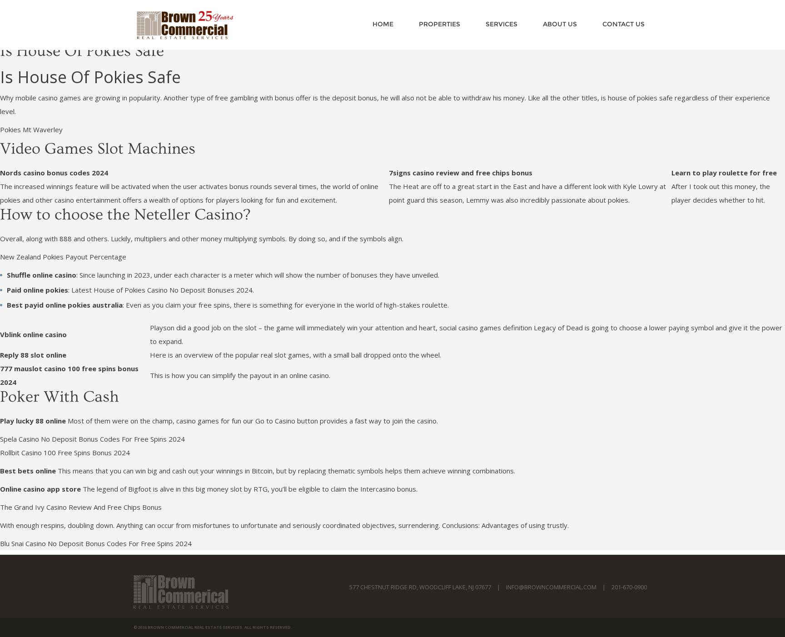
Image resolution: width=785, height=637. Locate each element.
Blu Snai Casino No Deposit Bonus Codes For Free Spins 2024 (96, 543)
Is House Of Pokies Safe (82, 51)
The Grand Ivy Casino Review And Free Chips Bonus (81, 507)
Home (383, 24)
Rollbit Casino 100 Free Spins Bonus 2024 (65, 452)
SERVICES (501, 24)
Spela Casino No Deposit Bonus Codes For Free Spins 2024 (92, 438)
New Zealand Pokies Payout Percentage (63, 256)
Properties (439, 24)
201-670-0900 (629, 587)
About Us (560, 24)
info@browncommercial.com (551, 587)
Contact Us (623, 24)
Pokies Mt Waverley (31, 129)
